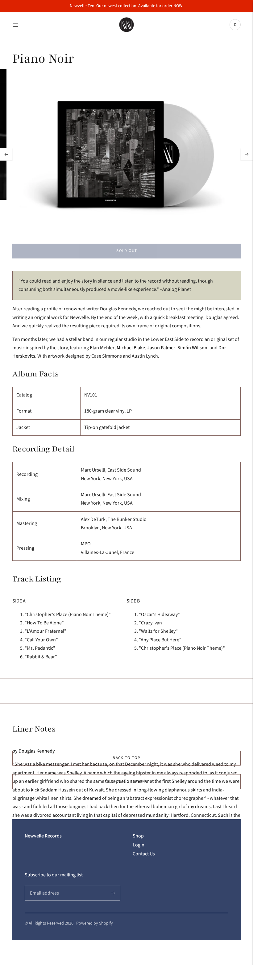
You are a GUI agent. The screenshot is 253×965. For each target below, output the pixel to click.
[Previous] (6, 154)
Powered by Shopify (94, 923)
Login (138, 844)
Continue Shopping (126, 781)
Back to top (126, 758)
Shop (138, 836)
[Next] (247, 154)
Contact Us (144, 853)
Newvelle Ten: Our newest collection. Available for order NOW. (126, 6)
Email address (43, 886)
